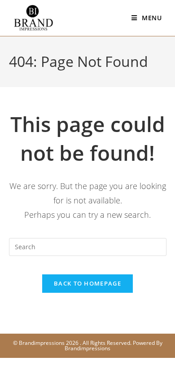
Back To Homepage (87, 283)
